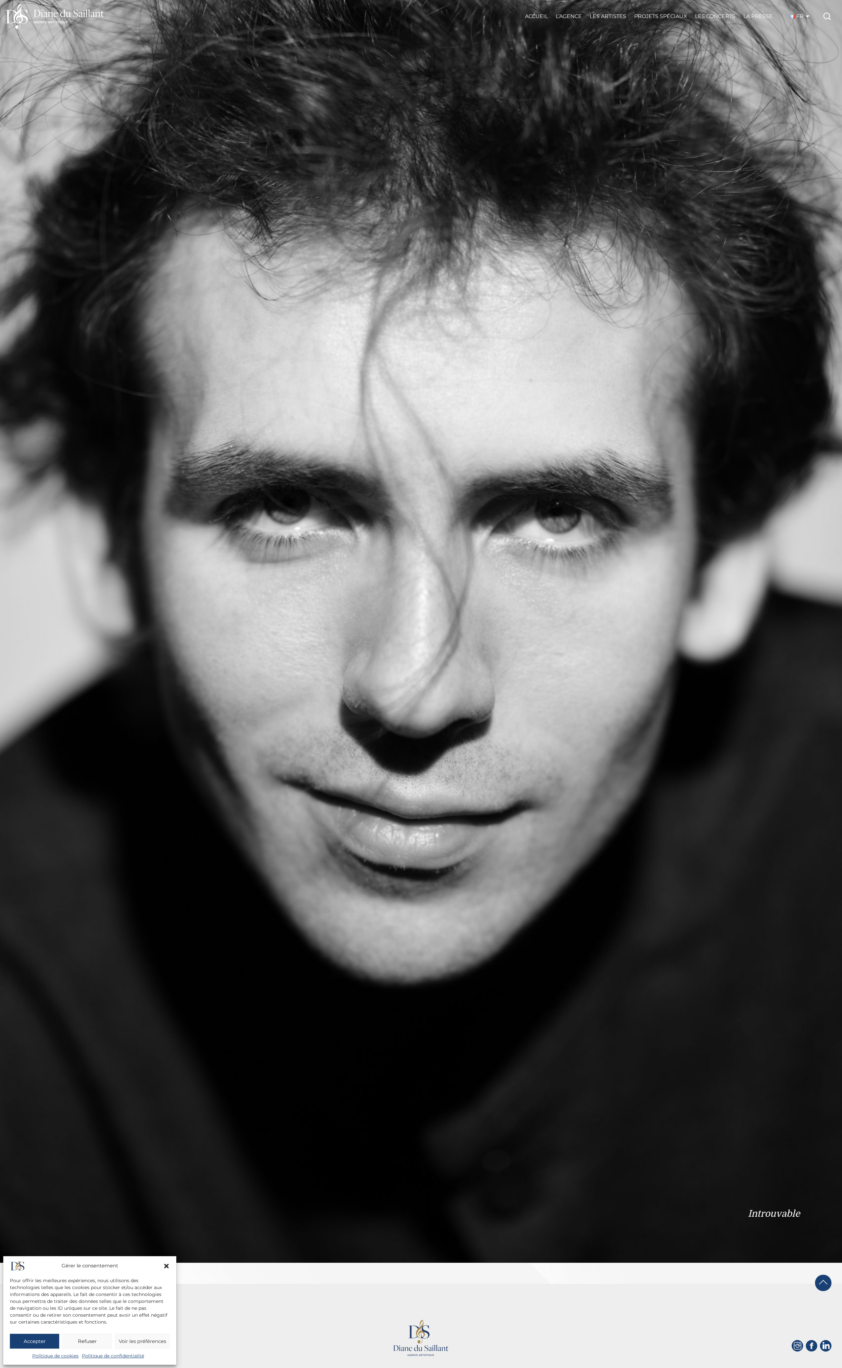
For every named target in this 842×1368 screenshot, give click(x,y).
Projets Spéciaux (660, 16)
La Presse (758, 16)
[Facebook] (811, 1345)
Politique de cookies (55, 1356)
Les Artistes (608, 16)
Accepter (35, 1341)
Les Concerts (715, 16)
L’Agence (569, 16)
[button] (166, 1266)
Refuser (87, 1341)
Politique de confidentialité (113, 1356)
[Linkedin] (825, 1345)
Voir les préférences (142, 1341)
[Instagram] (797, 1345)
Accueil (536, 16)
